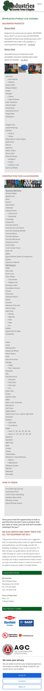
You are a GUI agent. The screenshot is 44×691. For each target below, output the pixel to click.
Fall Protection (11, 265)
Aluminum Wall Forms (13, 190)
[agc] (17, 649)
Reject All (22, 687)
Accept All (22, 675)
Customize (22, 681)
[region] (22, 674)
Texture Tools (9, 49)
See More (31, 44)
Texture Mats (9, 28)
